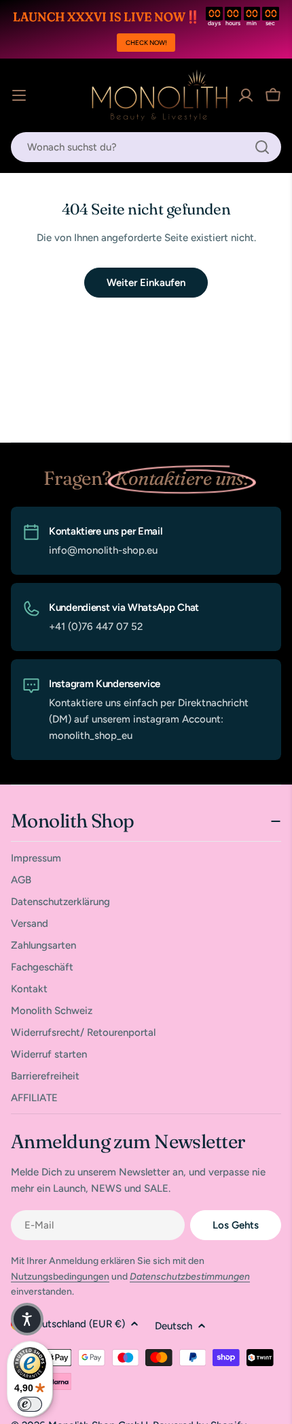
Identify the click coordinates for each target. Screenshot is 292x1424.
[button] (27, 1319)
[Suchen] (262, 147)
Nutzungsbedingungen (60, 1276)
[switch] (30, 1404)
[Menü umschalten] (19, 95)
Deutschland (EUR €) (77, 1324)
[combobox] (146, 147)
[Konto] (246, 95)
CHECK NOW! (146, 42)
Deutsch (173, 1326)
